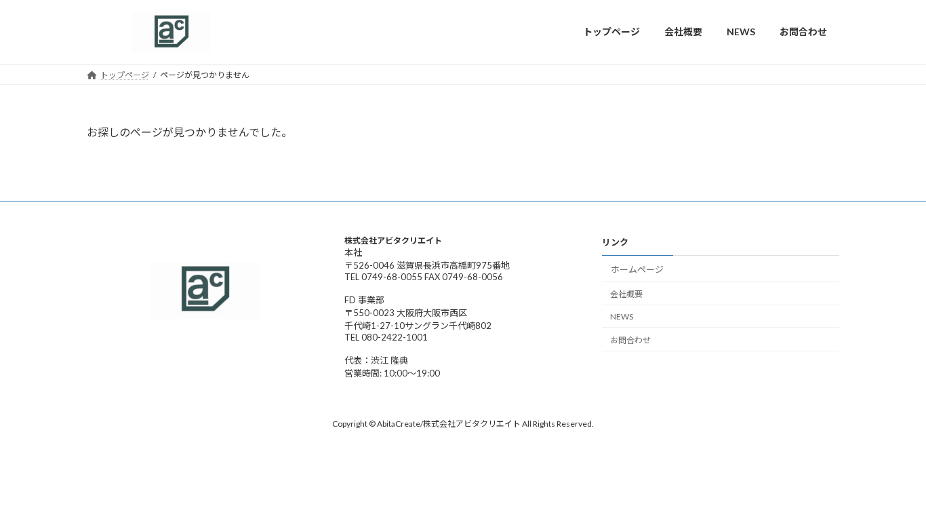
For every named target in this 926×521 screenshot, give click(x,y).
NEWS (621, 316)
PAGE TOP (892, 490)
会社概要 (626, 294)
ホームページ (637, 268)
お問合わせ (630, 339)
